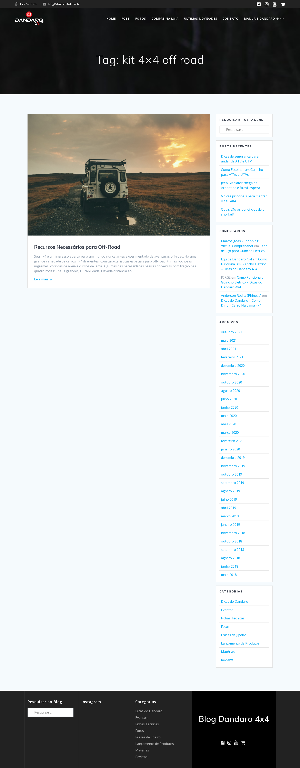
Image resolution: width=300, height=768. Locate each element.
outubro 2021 (231, 332)
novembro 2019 (233, 466)
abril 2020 (228, 424)
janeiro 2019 (230, 524)
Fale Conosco (28, 4)
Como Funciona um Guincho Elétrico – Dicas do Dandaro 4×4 (244, 264)
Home (111, 18)
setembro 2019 (232, 482)
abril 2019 (228, 508)
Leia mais (41, 279)
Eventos (227, 610)
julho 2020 (229, 399)
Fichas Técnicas (232, 618)
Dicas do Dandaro (234, 601)
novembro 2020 (233, 374)
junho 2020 (229, 407)
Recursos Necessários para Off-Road (77, 247)
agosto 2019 (230, 491)
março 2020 (230, 432)
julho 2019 (229, 499)
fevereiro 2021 (232, 357)
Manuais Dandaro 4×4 (263, 18)
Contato (231, 18)
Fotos (140, 18)
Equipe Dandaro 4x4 (236, 259)
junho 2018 (229, 566)
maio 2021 (229, 340)
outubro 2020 (231, 382)
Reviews (227, 660)
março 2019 (230, 516)
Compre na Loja (165, 18)
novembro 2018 (233, 533)
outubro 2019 (231, 474)
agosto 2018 (230, 558)
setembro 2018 (232, 549)
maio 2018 (229, 574)
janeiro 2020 (230, 449)
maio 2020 (229, 415)
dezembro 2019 (233, 457)
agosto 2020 (230, 390)
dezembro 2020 (233, 365)
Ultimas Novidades (200, 18)
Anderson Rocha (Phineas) (241, 295)
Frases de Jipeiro (233, 635)
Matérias (228, 651)
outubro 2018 (231, 541)
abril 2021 (228, 349)
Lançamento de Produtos (240, 643)
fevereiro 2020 (232, 441)
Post (125, 18)
